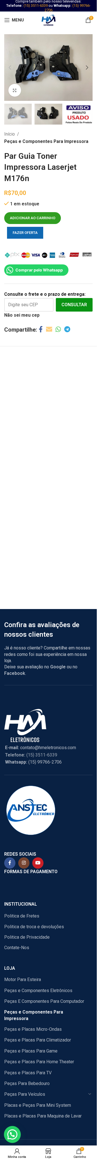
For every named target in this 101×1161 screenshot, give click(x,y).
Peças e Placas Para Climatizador (37, 1040)
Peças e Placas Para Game (31, 1051)
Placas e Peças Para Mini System (37, 1105)
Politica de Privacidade (27, 937)
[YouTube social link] (37, 863)
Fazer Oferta (25, 233)
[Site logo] (49, 19)
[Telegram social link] (67, 329)
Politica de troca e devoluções (34, 926)
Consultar (74, 304)
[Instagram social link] (23, 863)
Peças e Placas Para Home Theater (39, 1061)
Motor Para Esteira (22, 979)
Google (58, 666)
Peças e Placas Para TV (28, 1072)
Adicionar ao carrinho (32, 218)
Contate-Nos (16, 947)
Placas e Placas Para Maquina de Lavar (43, 1116)
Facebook (14, 673)
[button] (9, 67)
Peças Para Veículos (24, 1094)
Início (9, 134)
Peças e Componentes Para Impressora (46, 141)
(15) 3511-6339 (36, 5)
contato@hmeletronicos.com (40, 747)
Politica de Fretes (21, 916)
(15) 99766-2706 (33, 762)
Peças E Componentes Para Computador (44, 1001)
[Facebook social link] (40, 329)
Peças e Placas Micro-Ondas (33, 1029)
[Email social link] (49, 329)
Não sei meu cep (22, 315)
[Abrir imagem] (14, 90)
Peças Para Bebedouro (27, 1083)
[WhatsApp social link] (58, 329)
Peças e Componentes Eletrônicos (38, 990)
